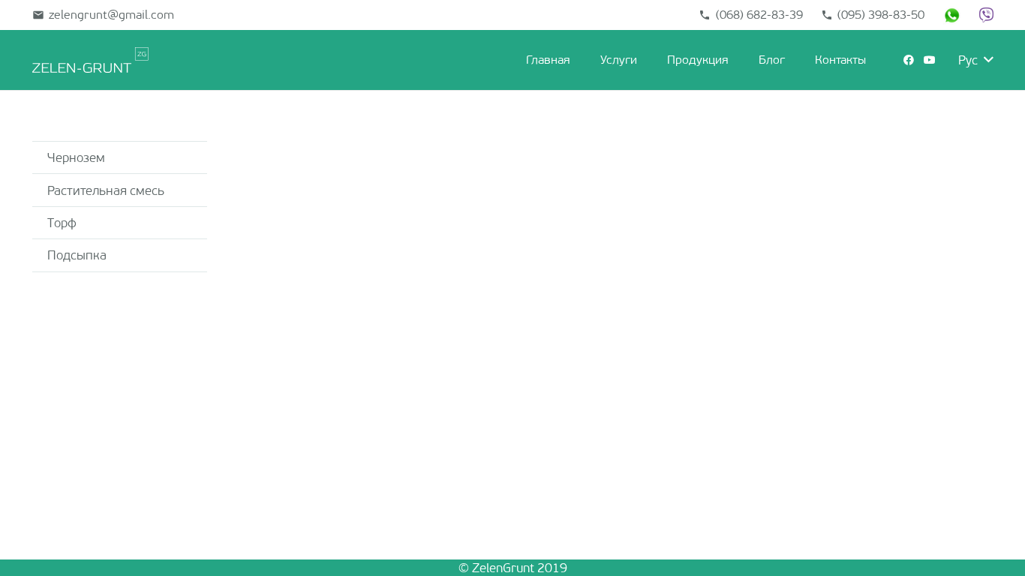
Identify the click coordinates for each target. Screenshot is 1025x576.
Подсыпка (77, 255)
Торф (62, 222)
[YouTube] (929, 60)
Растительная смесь (105, 190)
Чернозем (76, 157)
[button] (644, 60)
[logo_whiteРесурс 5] (90, 60)
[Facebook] (908, 60)
